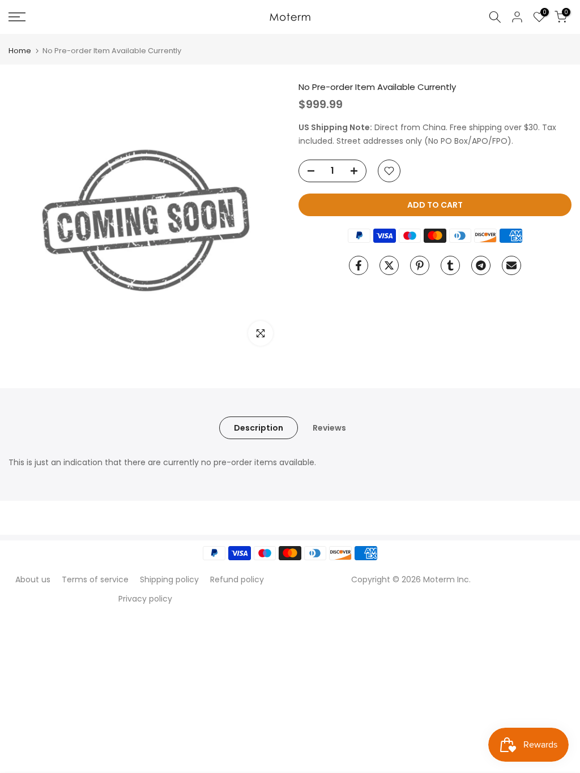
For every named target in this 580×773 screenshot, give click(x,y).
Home (19, 50)
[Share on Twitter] (389, 265)
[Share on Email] (511, 265)
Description (258, 427)
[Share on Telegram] (481, 265)
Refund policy (237, 579)
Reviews (329, 427)
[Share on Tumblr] (450, 265)
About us (32, 579)
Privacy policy (145, 598)
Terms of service (95, 579)
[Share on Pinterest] (419, 265)
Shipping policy (169, 579)
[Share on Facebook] (358, 265)
